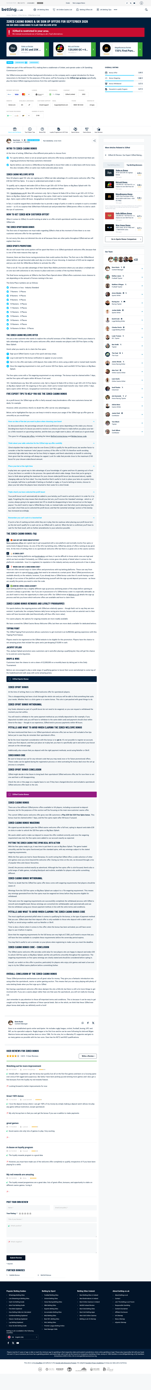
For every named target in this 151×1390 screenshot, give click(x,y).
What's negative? (16, 1242)
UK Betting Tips (105, 10)
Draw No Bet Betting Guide (18, 1326)
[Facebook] (127, 3)
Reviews (14, 15)
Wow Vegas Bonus (123, 225)
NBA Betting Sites (50, 1305)
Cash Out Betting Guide (16, 1302)
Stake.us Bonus (122, 170)
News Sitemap (120, 1319)
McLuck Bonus (121, 182)
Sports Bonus (75, 132)
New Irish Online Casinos (88, 1315)
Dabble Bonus (14, 1275)
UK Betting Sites (43, 10)
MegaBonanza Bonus (124, 194)
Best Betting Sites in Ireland (89, 1295)
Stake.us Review (27, 46)
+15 (136, 259)
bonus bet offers (28, 436)
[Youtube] (134, 3)
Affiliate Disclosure (121, 1312)
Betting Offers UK (86, 10)
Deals (68, 3)
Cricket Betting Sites (51, 1298)
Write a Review (88, 1056)
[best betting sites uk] (16, 10)
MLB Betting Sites (50, 1315)
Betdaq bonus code (79, 436)
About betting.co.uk (121, 1295)
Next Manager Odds (50, 1329)
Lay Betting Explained (16, 1322)
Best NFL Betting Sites (51, 1319)
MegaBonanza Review (123, 47)
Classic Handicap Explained (18, 1319)
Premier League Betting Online (54, 1326)
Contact (117, 1298)
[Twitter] (130, 3)
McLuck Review (73, 46)
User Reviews (99, 132)
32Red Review (22, 15)
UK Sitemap (119, 1315)
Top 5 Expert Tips (30, 132)
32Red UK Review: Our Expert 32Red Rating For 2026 (125, 155)
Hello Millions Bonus (124, 213)
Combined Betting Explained (18, 1315)
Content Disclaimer (121, 1309)
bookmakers (40, 556)
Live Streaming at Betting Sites (19, 1298)
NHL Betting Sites (50, 1322)
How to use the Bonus (14, 132)
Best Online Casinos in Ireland (90, 1302)
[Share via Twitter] (93, 1022)
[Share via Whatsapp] (82, 1022)
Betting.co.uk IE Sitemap (88, 1319)
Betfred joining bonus (59, 436)
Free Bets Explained (15, 1309)
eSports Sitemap (120, 1322)
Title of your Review (15, 1219)
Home (8, 15)
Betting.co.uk (74, 595)
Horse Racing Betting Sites (53, 1302)
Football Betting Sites (51, 1295)
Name (10, 1207)
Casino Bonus (87, 132)
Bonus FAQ (42, 132)
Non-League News (79, 3)
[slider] (12, 1056)
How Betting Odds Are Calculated (20, 1312)
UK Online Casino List (64, 10)
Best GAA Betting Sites (87, 1309)
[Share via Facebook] (88, 1022)
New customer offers (14, 543)
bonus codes (33, 572)
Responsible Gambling (122, 1305)
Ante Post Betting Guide (17, 1305)
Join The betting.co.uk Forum (124, 1302)
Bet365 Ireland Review (87, 1305)
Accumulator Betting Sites (53, 1312)
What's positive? (16, 1226)
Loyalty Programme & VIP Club (59, 132)
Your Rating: (11, 1213)
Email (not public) (61, 1207)
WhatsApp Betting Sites (17, 1295)
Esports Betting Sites (51, 1309)
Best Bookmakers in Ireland (89, 1298)
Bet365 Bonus (46, 1275)
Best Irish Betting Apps (87, 1312)
